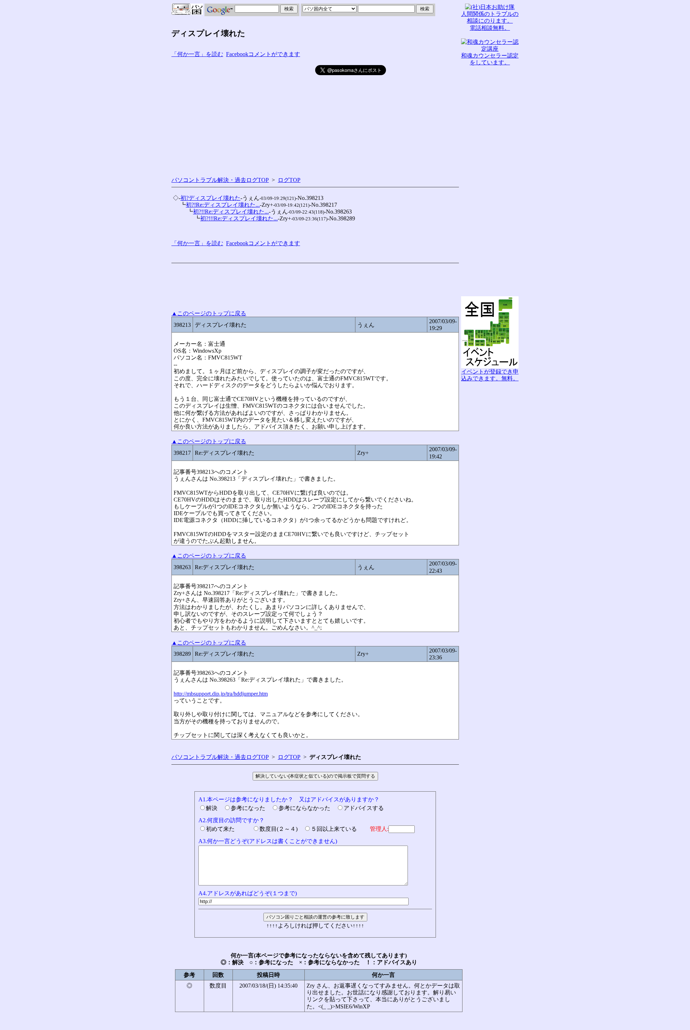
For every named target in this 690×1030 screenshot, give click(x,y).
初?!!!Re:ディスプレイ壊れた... (239, 218)
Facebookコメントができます (263, 54)
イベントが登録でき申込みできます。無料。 (490, 374)
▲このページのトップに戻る (208, 313)
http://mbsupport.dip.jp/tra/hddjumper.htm (221, 694)
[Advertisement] (243, 115)
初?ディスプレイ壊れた (210, 198)
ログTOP (289, 180)
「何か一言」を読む (197, 54)
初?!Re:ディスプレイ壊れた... (223, 205)
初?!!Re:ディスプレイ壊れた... (231, 212)
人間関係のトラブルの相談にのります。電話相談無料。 (490, 21)
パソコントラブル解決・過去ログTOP (220, 180)
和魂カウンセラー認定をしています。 (490, 58)
